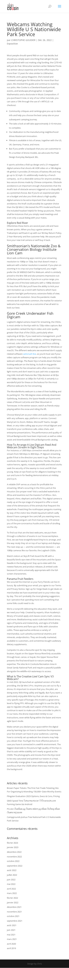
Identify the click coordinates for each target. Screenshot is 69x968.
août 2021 (11, 925)
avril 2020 (11, 943)
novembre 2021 (14, 911)
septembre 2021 (14, 920)
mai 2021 (11, 934)
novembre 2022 (14, 856)
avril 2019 (11, 948)
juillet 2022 (12, 874)
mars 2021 (12, 939)
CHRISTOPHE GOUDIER (23, 40)
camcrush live (29, 353)
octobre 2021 (13, 916)
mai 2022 (11, 884)
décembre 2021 (14, 907)
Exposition (12, 43)
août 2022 (11, 870)
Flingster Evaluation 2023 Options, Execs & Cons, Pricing (33, 796)
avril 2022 (11, 888)
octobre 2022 (13, 861)
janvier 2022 (12, 902)
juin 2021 (11, 930)
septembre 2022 (14, 865)
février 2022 (12, 897)
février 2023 (12, 842)
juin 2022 (11, 879)
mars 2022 (12, 893)
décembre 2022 (14, 851)
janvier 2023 (12, 847)
